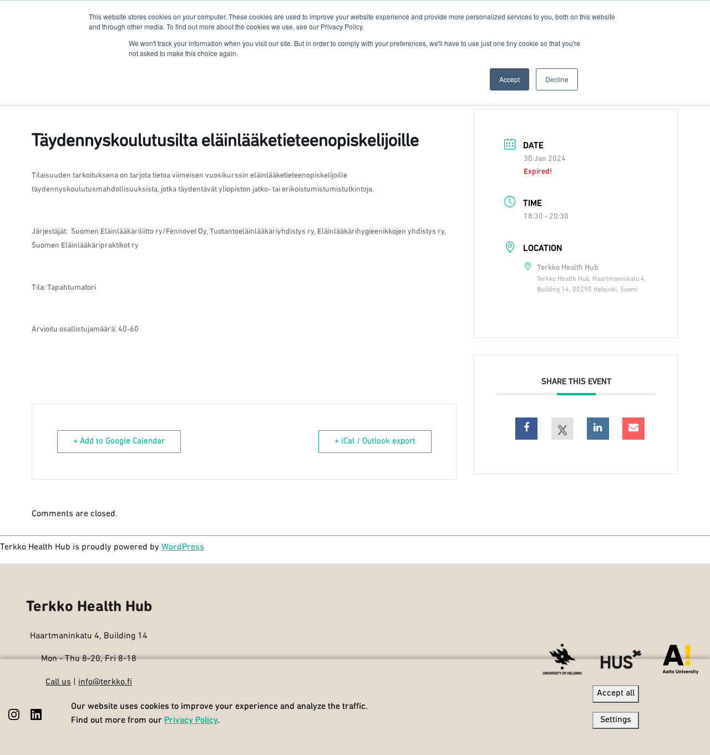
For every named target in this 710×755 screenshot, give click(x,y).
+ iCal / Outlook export (374, 441)
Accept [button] (509, 79)
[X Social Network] (562, 428)
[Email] (633, 428)
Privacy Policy (190, 720)
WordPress (182, 547)
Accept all (616, 693)
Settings (615, 720)
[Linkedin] (598, 428)
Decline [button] (557, 79)
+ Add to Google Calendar (119, 441)
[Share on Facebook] (526, 428)
